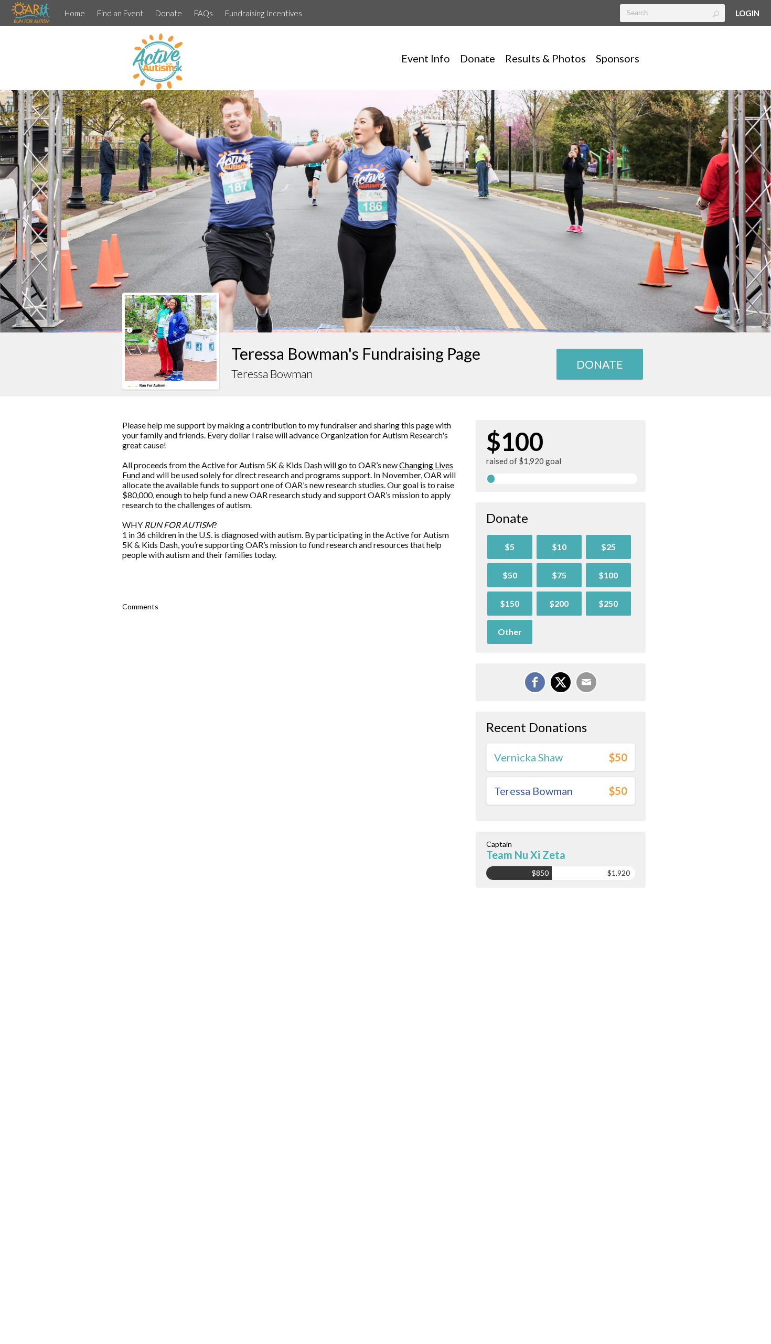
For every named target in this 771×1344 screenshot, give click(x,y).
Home (75, 13)
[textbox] (672, 13)
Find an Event (120, 13)
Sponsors (617, 58)
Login (747, 13)
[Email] (586, 682)
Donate (168, 13)
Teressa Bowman (533, 790)
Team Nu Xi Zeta (525, 854)
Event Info (425, 58)
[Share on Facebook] (535, 682)
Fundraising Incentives (263, 13)
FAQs (203, 13)
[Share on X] (561, 682)
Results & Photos (545, 58)
